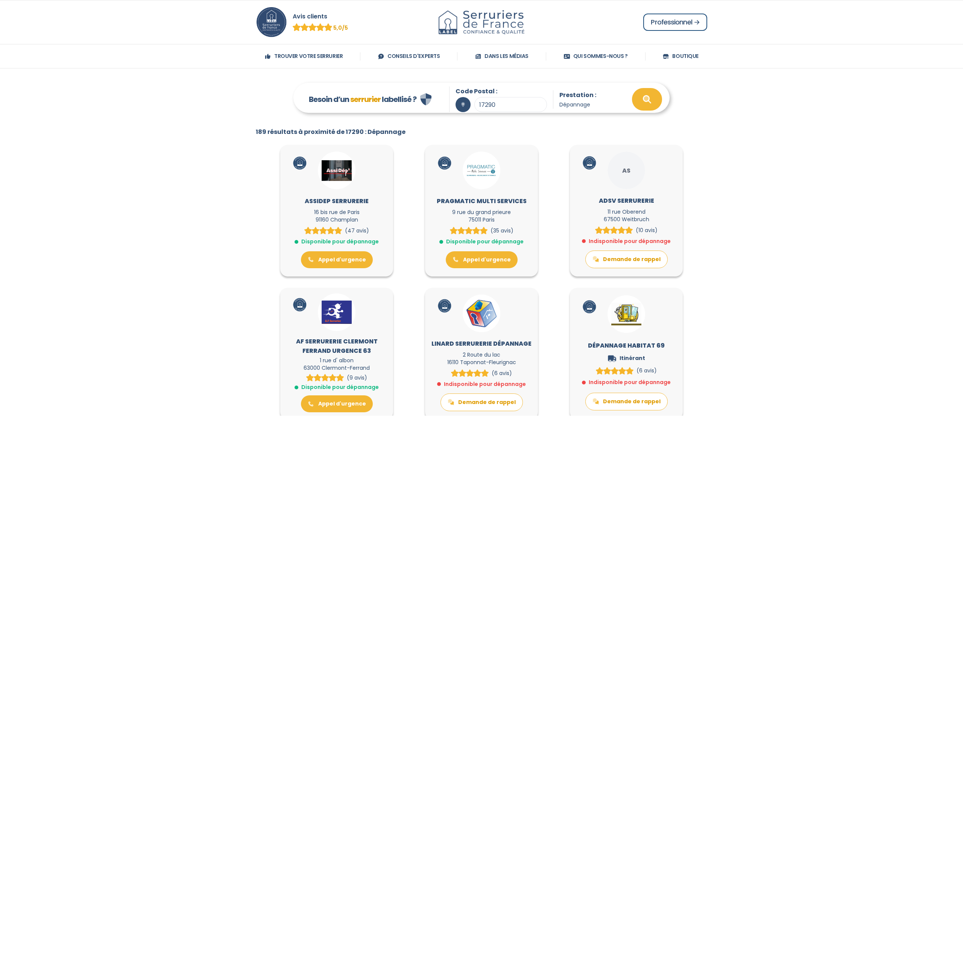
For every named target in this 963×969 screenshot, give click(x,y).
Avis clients (310, 16)
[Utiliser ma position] (463, 104)
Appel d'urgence (342, 259)
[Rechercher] (647, 99)
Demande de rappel (632, 259)
